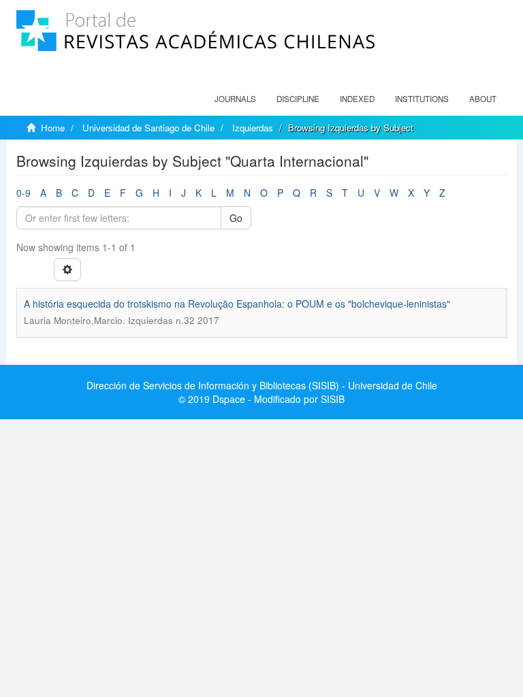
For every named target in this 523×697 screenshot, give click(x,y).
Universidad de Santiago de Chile (148, 127)
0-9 (23, 192)
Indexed (357, 98)
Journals (235, 98)
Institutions (422, 98)
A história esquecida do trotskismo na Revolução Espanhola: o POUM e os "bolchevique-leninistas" (237, 303)
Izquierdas (252, 127)
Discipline (297, 98)
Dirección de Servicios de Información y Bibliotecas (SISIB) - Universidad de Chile (261, 385)
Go (235, 218)
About (482, 98)
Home (53, 127)
